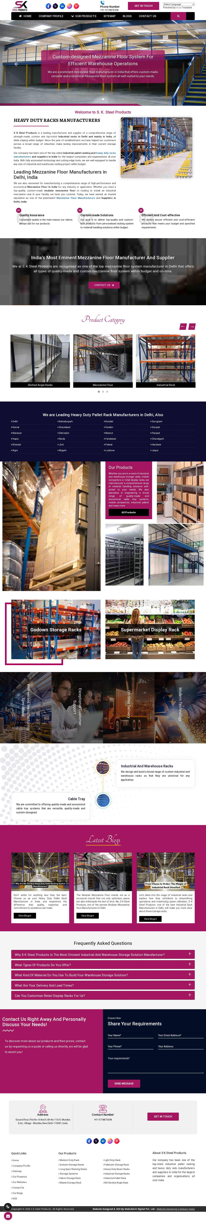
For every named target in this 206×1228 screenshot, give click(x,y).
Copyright (16, 1209)
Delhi (15, 421)
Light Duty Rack (112, 1160)
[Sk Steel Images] (56, 629)
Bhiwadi (16, 444)
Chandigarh (157, 439)
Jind (61, 444)
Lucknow (110, 450)
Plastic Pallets (103, 385)
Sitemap (110, 16)
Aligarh (63, 450)
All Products (129, 512)
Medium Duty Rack (69, 1160)
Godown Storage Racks (71, 1164)
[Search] (178, 16)
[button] (15, 63)
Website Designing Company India (176, 1208)
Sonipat (155, 427)
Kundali (109, 421)
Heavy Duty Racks (51, 523)
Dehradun (64, 433)
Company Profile (51, 16)
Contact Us (147, 16)
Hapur (15, 439)
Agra (15, 450)
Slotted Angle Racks (124, 551)
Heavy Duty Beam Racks (117, 1169)
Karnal (15, 427)
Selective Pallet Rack (115, 1178)
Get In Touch (144, 5)
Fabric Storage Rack (70, 1178)
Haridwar (156, 444)
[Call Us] (8, 1204)
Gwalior (109, 427)
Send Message (124, 1083)
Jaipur (155, 450)
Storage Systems (68, 1173)
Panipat (155, 433)
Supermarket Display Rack (166, 385)
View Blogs (24, 915)
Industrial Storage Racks (117, 1173)
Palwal (108, 444)
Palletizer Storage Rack (116, 1164)
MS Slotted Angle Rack (116, 1182)
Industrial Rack (40, 385)
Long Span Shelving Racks (73, 1169)
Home (27, 16)
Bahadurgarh (66, 421)
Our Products (85, 16)
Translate (187, 7)
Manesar (17, 433)
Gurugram (157, 421)
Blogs (127, 16)
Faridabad (110, 439)
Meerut (109, 433)
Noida (62, 439)
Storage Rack (180, 489)
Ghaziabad (64, 427)
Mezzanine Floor (176, 551)
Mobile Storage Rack (70, 1182)
